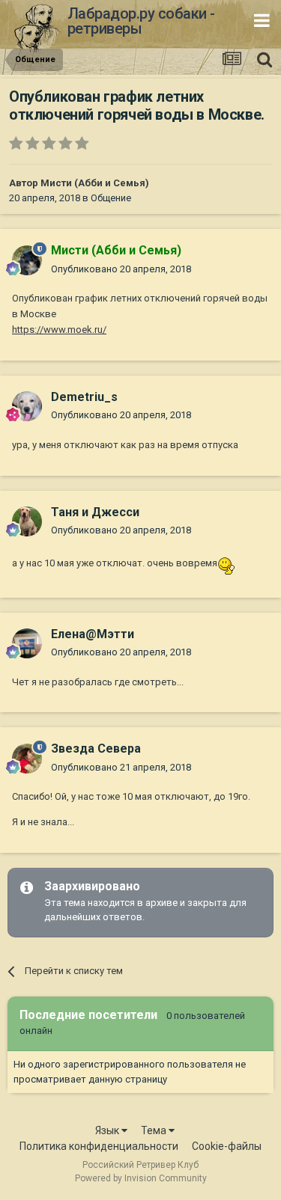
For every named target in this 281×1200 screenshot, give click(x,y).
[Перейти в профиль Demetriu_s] (27, 406)
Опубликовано (121, 269)
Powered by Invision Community (141, 1178)
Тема (155, 1130)
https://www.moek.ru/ (59, 329)
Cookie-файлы (227, 1146)
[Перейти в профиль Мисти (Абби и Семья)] (27, 260)
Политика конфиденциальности (98, 1146)
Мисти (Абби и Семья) (94, 183)
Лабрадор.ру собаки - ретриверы (141, 20)
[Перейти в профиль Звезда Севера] (27, 759)
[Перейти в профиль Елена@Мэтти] (27, 643)
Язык (108, 1130)
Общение (111, 197)
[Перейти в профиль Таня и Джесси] (27, 521)
